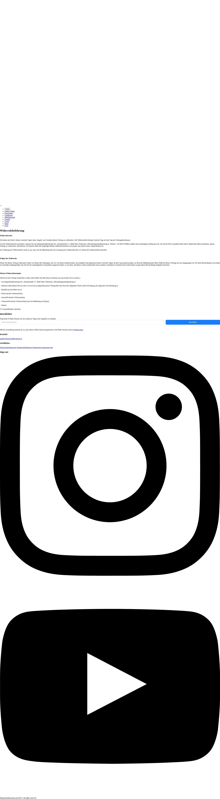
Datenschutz (78, 330)
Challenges (9, 215)
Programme (9, 213)
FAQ (6, 226)
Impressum (46, 348)
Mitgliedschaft (10, 217)
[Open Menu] (1, 205)
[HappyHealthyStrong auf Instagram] (110, 575)
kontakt (7, 219)
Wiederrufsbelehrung (24, 348)
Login (7, 222)
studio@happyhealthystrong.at (11, 339)
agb (51, 348)
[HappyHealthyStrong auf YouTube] (110, 796)
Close (7, 209)
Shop (6, 224)
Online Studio (10, 211)
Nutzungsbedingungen (8, 348)
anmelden (193, 322)
